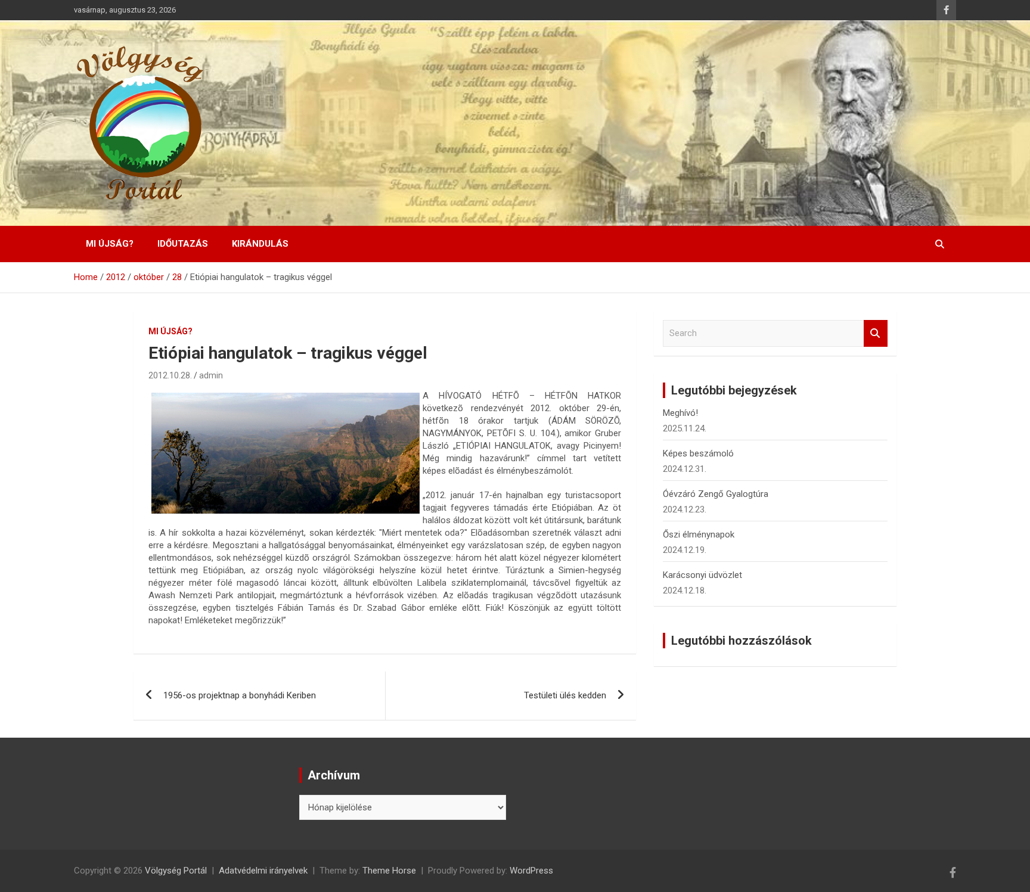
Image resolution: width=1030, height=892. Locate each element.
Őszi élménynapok (698, 534)
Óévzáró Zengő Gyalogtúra (715, 494)
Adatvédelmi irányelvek (263, 870)
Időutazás (182, 243)
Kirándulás (260, 243)
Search (876, 333)
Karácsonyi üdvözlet (702, 575)
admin (211, 375)
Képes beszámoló (698, 453)
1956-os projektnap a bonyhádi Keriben (239, 695)
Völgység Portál (176, 870)
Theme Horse (389, 870)
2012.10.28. (170, 375)
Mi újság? (110, 243)
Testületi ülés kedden (565, 695)
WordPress (531, 870)
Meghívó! (680, 413)
